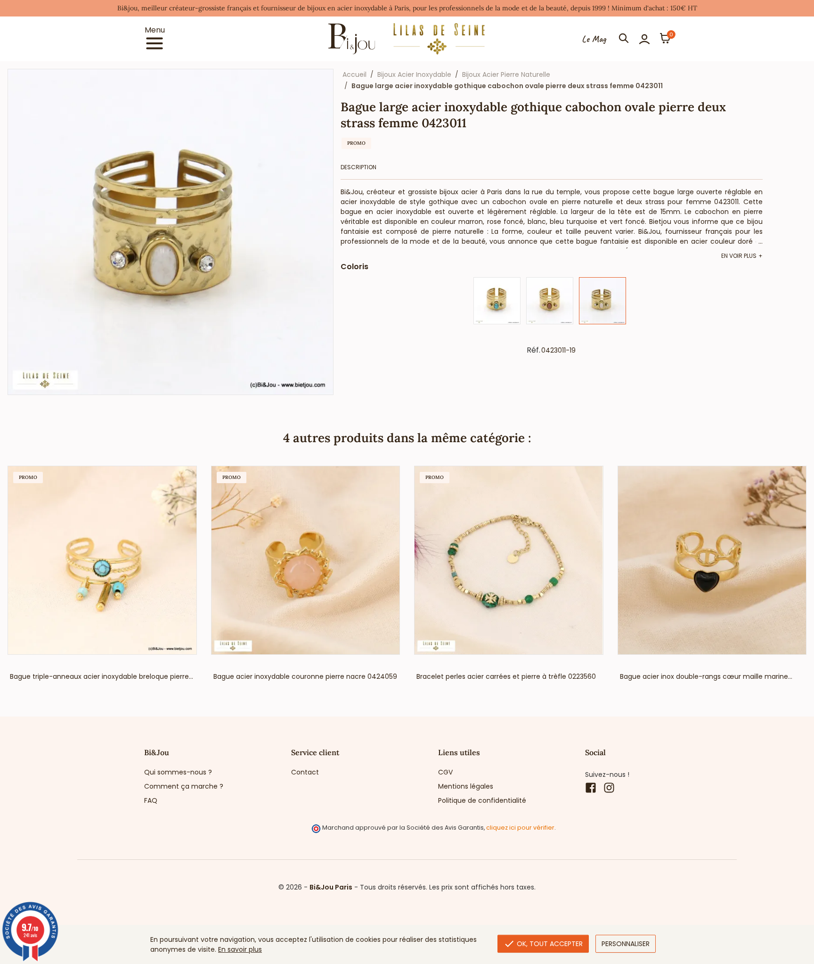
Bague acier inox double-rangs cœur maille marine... (706, 676)
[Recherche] (623, 39)
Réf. (533, 350)
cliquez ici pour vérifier (520, 828)
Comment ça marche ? (183, 786)
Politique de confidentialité (482, 800)
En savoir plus (240, 949)
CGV (445, 772)
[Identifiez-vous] (644, 39)
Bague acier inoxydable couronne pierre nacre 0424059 (305, 676)
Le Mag (594, 39)
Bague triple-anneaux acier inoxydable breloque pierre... (101, 676)
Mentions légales (465, 786)
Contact (305, 772)
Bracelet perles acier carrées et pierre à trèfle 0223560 (506, 676)
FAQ (150, 800)
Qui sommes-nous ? (178, 772)
